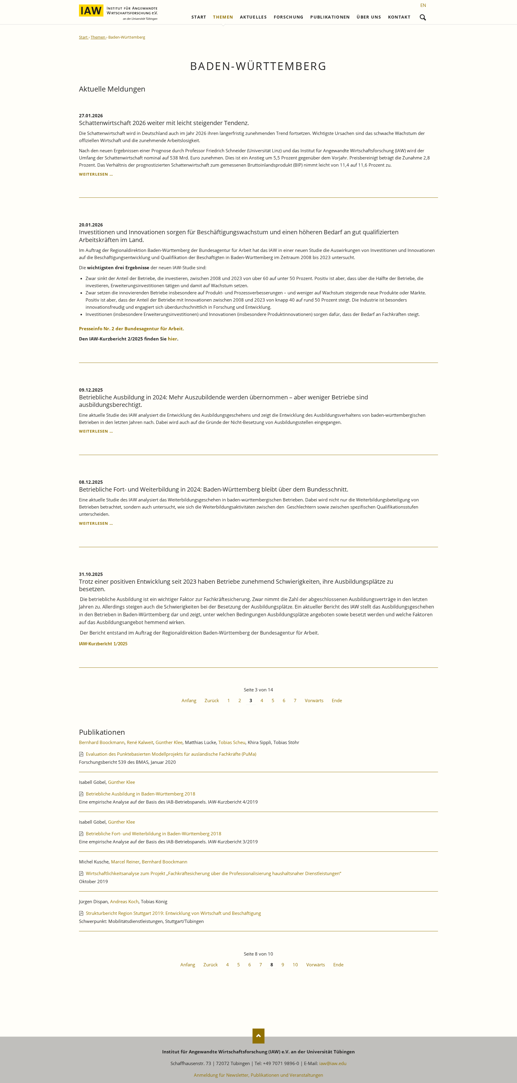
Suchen (423, 16)
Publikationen (330, 17)
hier (172, 339)
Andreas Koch (124, 901)
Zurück (212, 700)
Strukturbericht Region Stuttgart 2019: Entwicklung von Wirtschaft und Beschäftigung (173, 913)
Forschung (289, 17)
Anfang (189, 700)
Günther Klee (169, 742)
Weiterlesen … (96, 174)
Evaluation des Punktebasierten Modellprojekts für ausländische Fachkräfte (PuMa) (171, 754)
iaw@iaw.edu (332, 1063)
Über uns (369, 17)
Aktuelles (253, 17)
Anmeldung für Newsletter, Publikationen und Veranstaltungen (258, 1075)
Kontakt (399, 17)
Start (198, 17)
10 (295, 965)
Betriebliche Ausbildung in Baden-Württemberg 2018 (140, 794)
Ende (337, 700)
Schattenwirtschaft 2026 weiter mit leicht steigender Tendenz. (164, 123)
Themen (223, 17)
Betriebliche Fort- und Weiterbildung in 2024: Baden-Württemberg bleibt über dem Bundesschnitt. (213, 489)
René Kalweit (140, 742)
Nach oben (258, 1036)
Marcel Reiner (125, 862)
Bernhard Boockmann (101, 742)
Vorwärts (314, 700)
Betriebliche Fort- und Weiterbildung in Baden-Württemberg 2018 (153, 833)
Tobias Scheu (231, 742)
